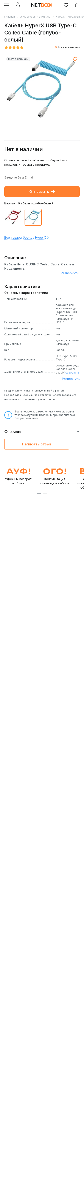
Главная (9, 16)
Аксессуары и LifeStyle (35, 16)
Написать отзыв (36, 444)
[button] (39, 493)
